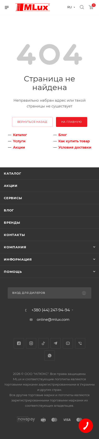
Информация (18, 259)
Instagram (31, 343)
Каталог (20, 135)
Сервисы (13, 198)
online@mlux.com (53, 319)
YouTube (68, 343)
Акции (19, 147)
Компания (15, 247)
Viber (80, 343)
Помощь (13, 272)
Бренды (12, 222)
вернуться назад (32, 122)
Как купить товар (74, 141)
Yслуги (19, 141)
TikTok (43, 343)
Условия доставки (74, 147)
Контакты (14, 235)
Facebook (19, 343)
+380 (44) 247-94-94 (50, 310)
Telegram (55, 343)
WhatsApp (49, 355)
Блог (62, 135)
